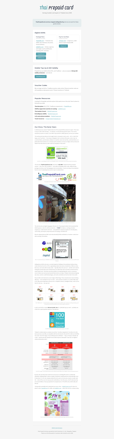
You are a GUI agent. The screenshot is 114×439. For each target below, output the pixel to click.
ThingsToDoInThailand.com (53, 119)
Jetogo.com (62, 41)
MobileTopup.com (40, 76)
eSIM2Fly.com (39, 47)
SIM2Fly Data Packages (57, 428)
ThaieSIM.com (40, 41)
